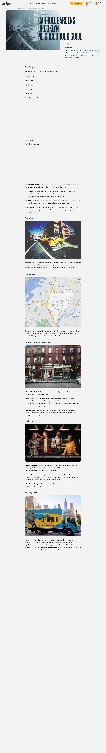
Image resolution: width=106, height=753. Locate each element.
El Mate (28, 201)
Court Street (30, 392)
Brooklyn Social (32, 465)
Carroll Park (30, 410)
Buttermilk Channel (33, 185)
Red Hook (59, 336)
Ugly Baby (30, 207)
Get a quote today (50, 547)
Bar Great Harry (32, 484)
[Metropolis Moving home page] (7, 3)
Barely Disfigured (32, 475)
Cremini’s (29, 191)
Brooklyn (69, 53)
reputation (29, 545)
